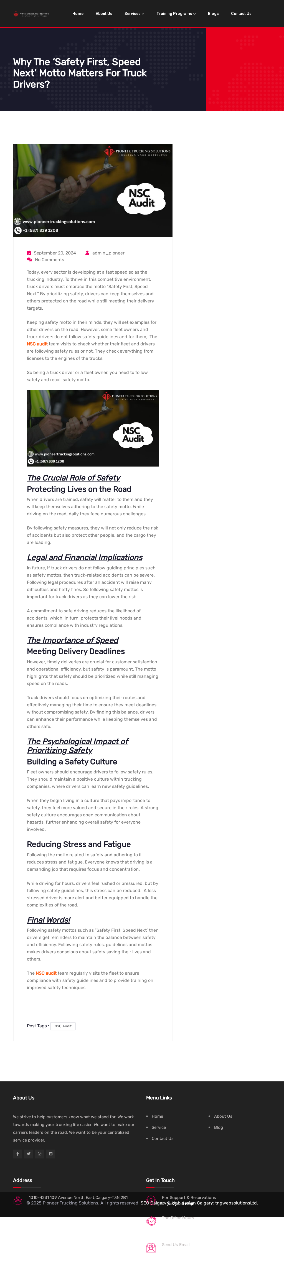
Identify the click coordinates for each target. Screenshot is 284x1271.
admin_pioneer (108, 253)
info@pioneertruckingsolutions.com (197, 1251)
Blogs (213, 13)
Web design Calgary (192, 1203)
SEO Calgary (153, 1203)
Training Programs (174, 13)
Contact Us (241, 13)
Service (159, 1127)
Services (133, 13)
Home (77, 13)
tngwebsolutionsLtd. (236, 1203)
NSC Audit (63, 1026)
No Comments (49, 259)
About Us (104, 13)
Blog (218, 1127)
